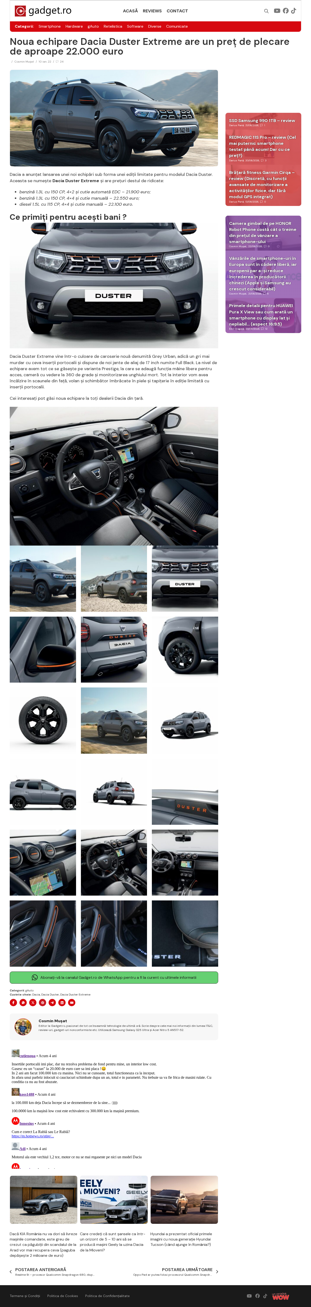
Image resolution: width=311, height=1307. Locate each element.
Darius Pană (236, 125)
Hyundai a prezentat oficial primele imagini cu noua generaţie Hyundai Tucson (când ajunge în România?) (181, 1239)
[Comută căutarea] (266, 11)
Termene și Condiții (25, 1296)
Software (135, 26)
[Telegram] (52, 1002)
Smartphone (50, 26)
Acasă (130, 11)
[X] (32, 1002)
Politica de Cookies (62, 1296)
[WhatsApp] (23, 1002)
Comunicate (177, 26)
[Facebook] (13, 1002)
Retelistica (113, 26)
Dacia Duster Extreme (75, 995)
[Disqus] (114, 1108)
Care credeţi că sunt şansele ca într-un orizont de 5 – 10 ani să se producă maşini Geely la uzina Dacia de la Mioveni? (112, 1242)
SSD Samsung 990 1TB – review (262, 120)
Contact (177, 11)
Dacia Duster (50, 995)
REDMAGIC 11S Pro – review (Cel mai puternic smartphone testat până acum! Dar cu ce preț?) (262, 146)
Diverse (154, 26)
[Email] (71, 1002)
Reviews (152, 11)
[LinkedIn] (62, 1002)
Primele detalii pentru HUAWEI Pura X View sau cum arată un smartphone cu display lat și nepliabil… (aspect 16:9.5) (261, 315)
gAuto (93, 26)
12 (266, 328)
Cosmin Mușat (24, 62)
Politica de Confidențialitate (107, 1296)
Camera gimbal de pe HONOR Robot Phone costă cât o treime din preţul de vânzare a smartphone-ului (262, 233)
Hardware (74, 26)
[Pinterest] (42, 1002)
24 (62, 62)
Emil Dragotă (236, 328)
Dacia (36, 995)
